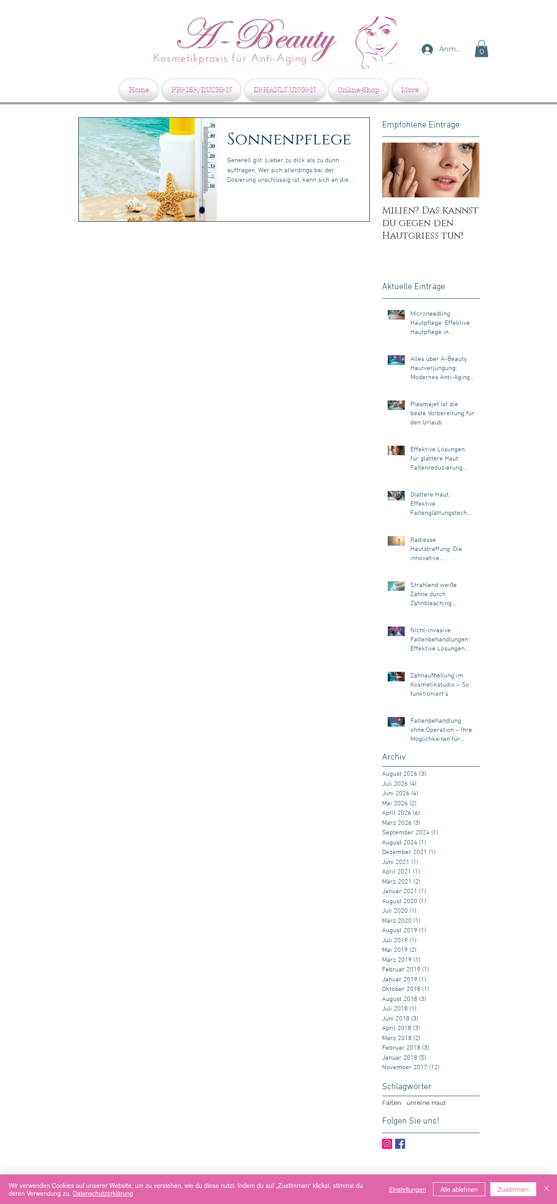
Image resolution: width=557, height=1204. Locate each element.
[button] (481, 48)
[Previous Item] (396, 170)
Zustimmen (513, 1189)
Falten (391, 1103)
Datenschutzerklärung (103, 1193)
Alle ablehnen (459, 1189)
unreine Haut (426, 1103)
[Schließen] (546, 1189)
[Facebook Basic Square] (400, 1144)
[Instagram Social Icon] (387, 1144)
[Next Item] (466, 170)
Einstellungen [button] (407, 1189)
